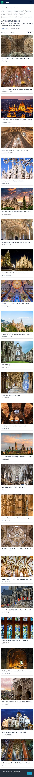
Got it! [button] (29, 773)
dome (14, 17)
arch (3, 14)
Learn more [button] (11, 774)
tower (9, 14)
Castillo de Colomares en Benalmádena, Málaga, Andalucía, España (17, 334)
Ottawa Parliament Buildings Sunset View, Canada (16, 456)
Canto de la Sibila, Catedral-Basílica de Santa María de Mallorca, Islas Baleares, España (17, 89)
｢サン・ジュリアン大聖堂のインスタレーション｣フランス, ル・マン (17, 610)
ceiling (15, 14)
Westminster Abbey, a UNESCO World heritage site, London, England (17, 518)
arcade (28, 11)
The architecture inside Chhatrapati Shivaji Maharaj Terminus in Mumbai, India (17, 579)
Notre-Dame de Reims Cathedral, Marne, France (16, 763)
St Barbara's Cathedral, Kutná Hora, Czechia (15, 150)
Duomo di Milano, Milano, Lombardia (13, 181)
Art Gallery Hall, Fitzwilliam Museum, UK (14, 426)
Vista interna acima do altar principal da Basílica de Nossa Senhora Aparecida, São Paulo (17, 303)
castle (20, 17)
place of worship (18, 11)
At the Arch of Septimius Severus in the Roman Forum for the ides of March (17, 701)
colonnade (28, 17)
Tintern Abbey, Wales (8, 365)
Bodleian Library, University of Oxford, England (16, 242)
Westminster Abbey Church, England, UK (14, 487)
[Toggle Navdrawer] (31, 2)
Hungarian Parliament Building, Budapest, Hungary (17, 119)
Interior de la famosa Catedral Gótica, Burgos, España (17, 548)
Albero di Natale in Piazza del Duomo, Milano (15, 273)
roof (3, 11)
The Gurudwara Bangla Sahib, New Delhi (14, 732)
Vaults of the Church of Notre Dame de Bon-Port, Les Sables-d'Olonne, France (17, 58)
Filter (30, 32)
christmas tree (6, 17)
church (9, 11)
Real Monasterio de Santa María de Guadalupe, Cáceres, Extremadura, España (17, 211)
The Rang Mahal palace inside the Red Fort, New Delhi (17, 671)
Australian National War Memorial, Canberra (15, 640)
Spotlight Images (15, 28)
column (22, 14)
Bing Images (5, 28)
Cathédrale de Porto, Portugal (11, 395)
